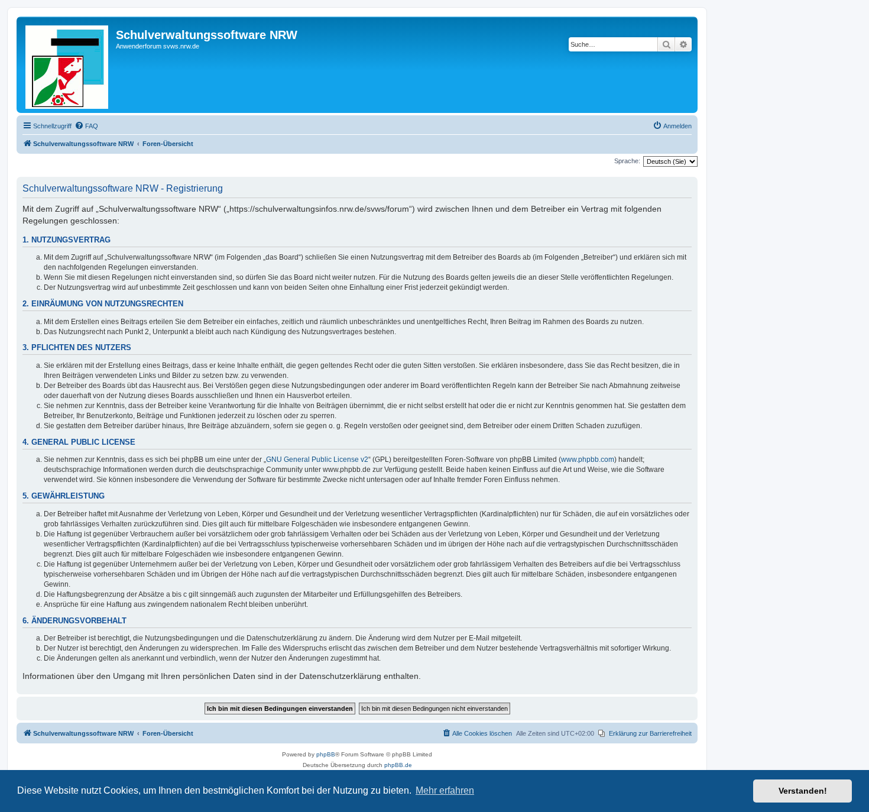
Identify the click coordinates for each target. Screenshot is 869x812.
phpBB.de (398, 765)
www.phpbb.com (587, 459)
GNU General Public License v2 (317, 459)
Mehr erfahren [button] (445, 790)
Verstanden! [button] (803, 790)
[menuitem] (86, 126)
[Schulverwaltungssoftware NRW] (68, 65)
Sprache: (627, 160)
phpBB (325, 754)
